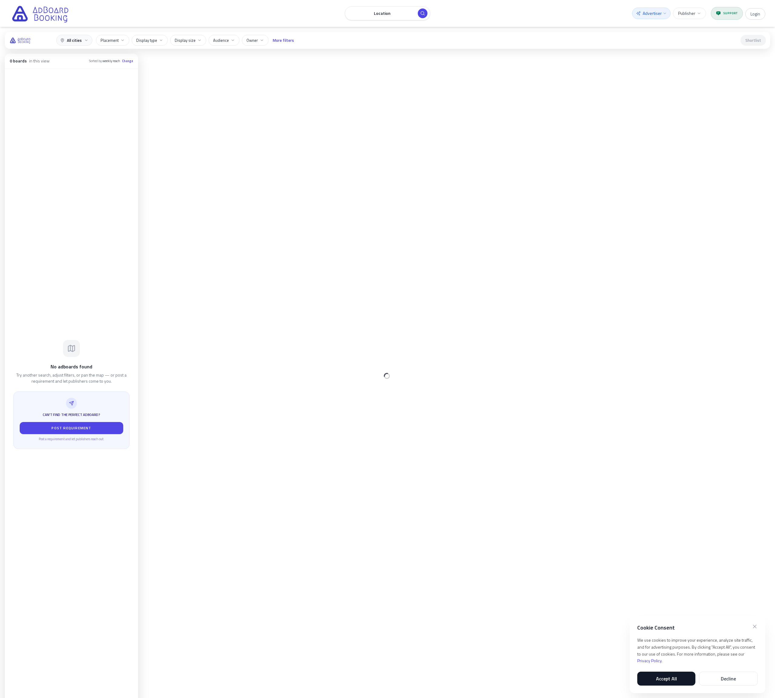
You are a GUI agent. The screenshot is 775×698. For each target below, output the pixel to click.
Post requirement (71, 428)
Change (127, 60)
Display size (185, 40)
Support (730, 13)
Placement (110, 40)
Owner (252, 40)
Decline (728, 678)
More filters (283, 40)
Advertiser (652, 13)
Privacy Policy (649, 660)
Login (755, 14)
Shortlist (753, 40)
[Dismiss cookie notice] (755, 626)
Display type (146, 40)
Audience (221, 40)
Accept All (666, 678)
